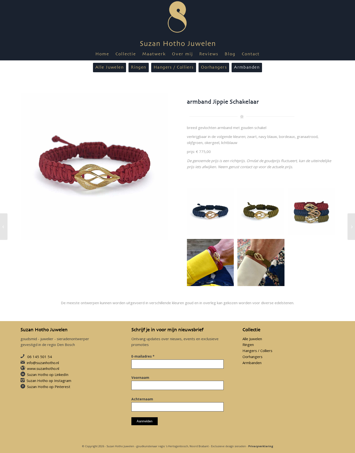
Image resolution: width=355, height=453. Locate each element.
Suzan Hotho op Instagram (49, 380)
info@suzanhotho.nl (43, 362)
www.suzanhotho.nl (43, 368)
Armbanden (252, 362)
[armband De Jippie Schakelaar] (94, 166)
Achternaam (142, 399)
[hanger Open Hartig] (3, 226)
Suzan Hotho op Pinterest (48, 386)
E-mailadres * (143, 356)
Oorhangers (252, 356)
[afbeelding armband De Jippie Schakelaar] (212, 213)
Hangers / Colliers (257, 350)
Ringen (248, 344)
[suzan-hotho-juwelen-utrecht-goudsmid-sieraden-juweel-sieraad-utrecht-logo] (178, 24)
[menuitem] (102, 54)
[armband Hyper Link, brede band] (351, 226)
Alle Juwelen (252, 338)
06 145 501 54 (39, 356)
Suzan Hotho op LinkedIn (47, 374)
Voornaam (140, 377)
